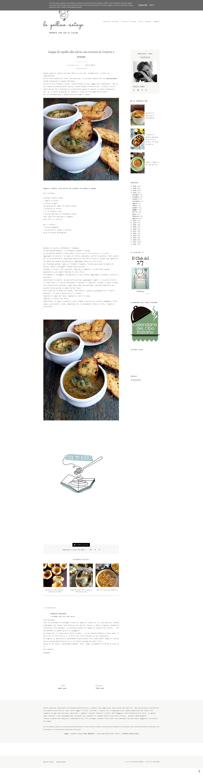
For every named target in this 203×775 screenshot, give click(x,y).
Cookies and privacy (131, 734)
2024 (135, 190)
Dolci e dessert (145, 21)
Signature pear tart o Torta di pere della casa (81, 591)
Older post (100, 688)
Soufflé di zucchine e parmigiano (150, 115)
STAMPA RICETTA (81, 545)
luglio (135, 205)
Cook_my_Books (111, 78)
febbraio (136, 216)
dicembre (136, 195)
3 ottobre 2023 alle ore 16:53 (62, 616)
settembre (136, 201)
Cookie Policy (61, 762)
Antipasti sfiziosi (111, 21)
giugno (135, 208)
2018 (135, 229)
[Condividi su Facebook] (95, 550)
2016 (135, 233)
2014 (135, 238)
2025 (135, 188)
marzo (134, 214)
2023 (135, 193)
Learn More (142, 5)
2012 (135, 242)
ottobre (135, 199)
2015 (135, 235)
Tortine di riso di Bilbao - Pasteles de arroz (55, 591)
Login (66, 734)
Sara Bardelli (89, 734)
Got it (152, 5)
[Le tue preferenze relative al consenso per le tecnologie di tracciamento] (199, 771)
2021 (135, 223)
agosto (135, 203)
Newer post (62, 688)
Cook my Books (90, 65)
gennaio (135, 218)
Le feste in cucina (128, 21)
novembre (136, 197)
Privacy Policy (48, 762)
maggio (135, 210)
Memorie (157, 21)
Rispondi (46, 653)
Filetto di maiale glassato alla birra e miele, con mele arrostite (152, 139)
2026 (135, 186)
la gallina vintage (136, 761)
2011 (135, 244)
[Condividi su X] (90, 550)
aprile (135, 212)
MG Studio (156, 761)
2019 (135, 227)
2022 (135, 220)
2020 (135, 225)
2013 (135, 240)
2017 (135, 231)
